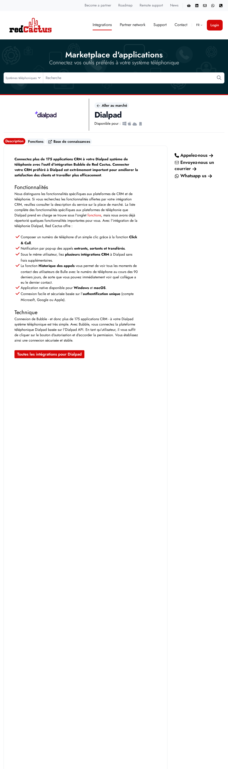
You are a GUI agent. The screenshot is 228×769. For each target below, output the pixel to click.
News (174, 5)
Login (214, 25)
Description (14, 141)
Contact (181, 25)
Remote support (151, 5)
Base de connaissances (71, 141)
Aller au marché (114, 105)
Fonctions (35, 141)
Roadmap (125, 5)
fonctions (94, 215)
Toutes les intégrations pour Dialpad (49, 354)
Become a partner (98, 5)
